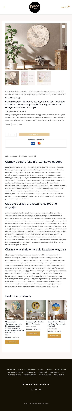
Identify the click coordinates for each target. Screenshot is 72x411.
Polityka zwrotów (60, 369)
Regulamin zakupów (30, 375)
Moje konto (21, 369)
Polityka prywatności (14, 375)
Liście (30, 91)
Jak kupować (43, 372)
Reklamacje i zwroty (45, 375)
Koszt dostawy (54, 372)
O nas (63, 372)
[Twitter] (40, 389)
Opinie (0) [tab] (32, 156)
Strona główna (10, 91)
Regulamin (49, 369)
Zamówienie (31, 369)
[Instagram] (32, 389)
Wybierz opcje (12, 341)
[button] (63, 26)
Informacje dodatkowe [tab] (18, 156)
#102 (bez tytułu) (59, 375)
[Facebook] (36, 389)
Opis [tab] (6, 156)
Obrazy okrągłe (21, 91)
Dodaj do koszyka (34, 134)
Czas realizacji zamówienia (15, 372)
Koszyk (40, 369)
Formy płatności (31, 372)
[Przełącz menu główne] (4, 7)
